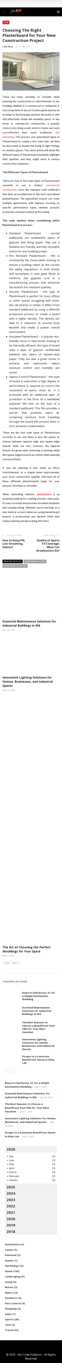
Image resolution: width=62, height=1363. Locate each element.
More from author (35, 561)
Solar (8, 1314)
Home (6, 22)
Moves (9, 1287)
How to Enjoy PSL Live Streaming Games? (13, 544)
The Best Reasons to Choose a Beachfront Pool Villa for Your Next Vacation (38, 1027)
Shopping (11, 1308)
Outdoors (11, 1298)
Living (8, 1282)
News (8, 1292)
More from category (15, 565)
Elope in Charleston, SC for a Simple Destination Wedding (38, 996)
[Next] (13, 1071)
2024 (11, 1193)
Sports (9, 1319)
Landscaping (13, 1276)
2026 (11, 1149)
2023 (11, 1199)
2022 (11, 1205)
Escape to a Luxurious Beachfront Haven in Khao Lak (38, 1059)
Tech (8, 1324)
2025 (11, 1186)
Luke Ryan (7, 46)
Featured (10, 1255)
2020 (11, 1218)
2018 (11, 1231)
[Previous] (7, 1071)
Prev (7, 963)
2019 (11, 1225)
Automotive (12, 1244)
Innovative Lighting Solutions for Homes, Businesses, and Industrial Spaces (27, 681)
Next (14, 963)
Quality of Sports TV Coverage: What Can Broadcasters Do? (48, 545)
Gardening (11, 1265)
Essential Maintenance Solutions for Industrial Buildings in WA (29, 623)
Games (9, 1260)
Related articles (12, 561)
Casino (9, 1249)
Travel (9, 1330)
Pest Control (13, 1303)
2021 (11, 1212)
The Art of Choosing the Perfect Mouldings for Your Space (26, 949)
